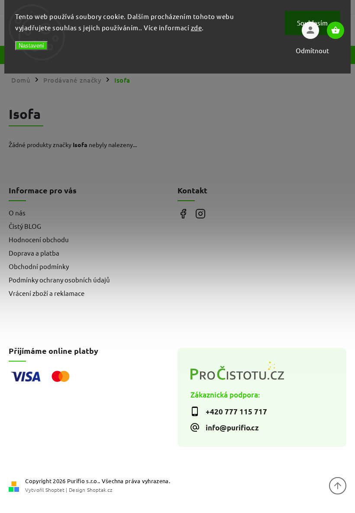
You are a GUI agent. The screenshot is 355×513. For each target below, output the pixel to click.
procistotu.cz (200, 213)
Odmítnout (312, 50)
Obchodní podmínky (39, 266)
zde (196, 27)
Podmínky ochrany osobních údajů (59, 280)
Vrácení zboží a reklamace (46, 293)
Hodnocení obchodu (39, 239)
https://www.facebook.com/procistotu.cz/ (183, 213)
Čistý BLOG (25, 226)
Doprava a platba (34, 253)
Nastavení (31, 45)
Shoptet (55, 489)
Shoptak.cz (99, 489)
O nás (17, 212)
